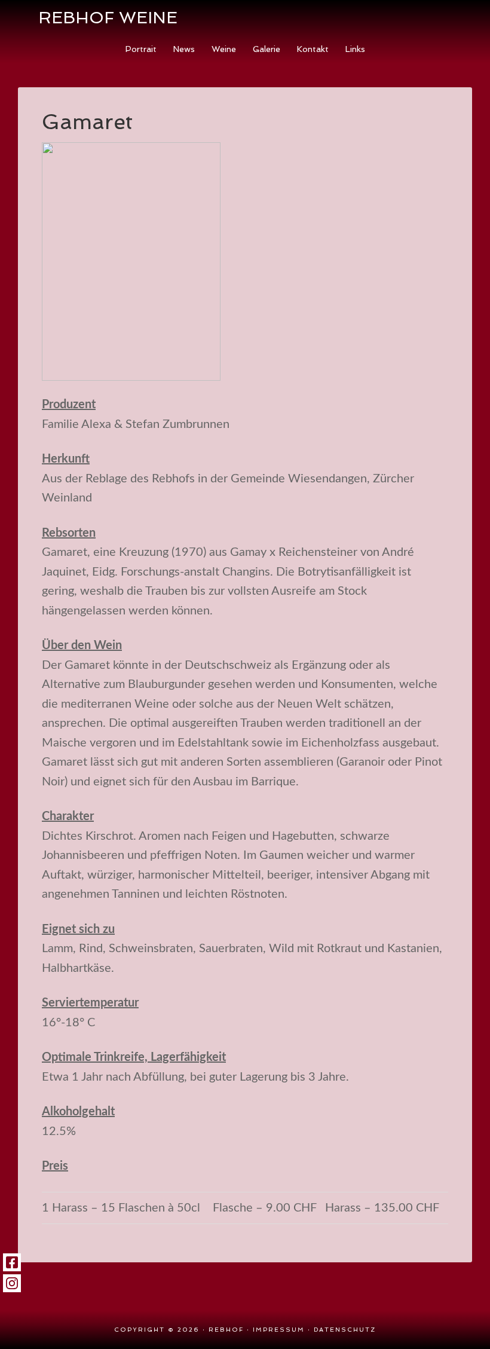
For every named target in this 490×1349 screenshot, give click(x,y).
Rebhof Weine (107, 17)
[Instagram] (12, 1283)
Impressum (279, 1329)
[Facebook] (12, 1262)
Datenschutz (345, 1329)
